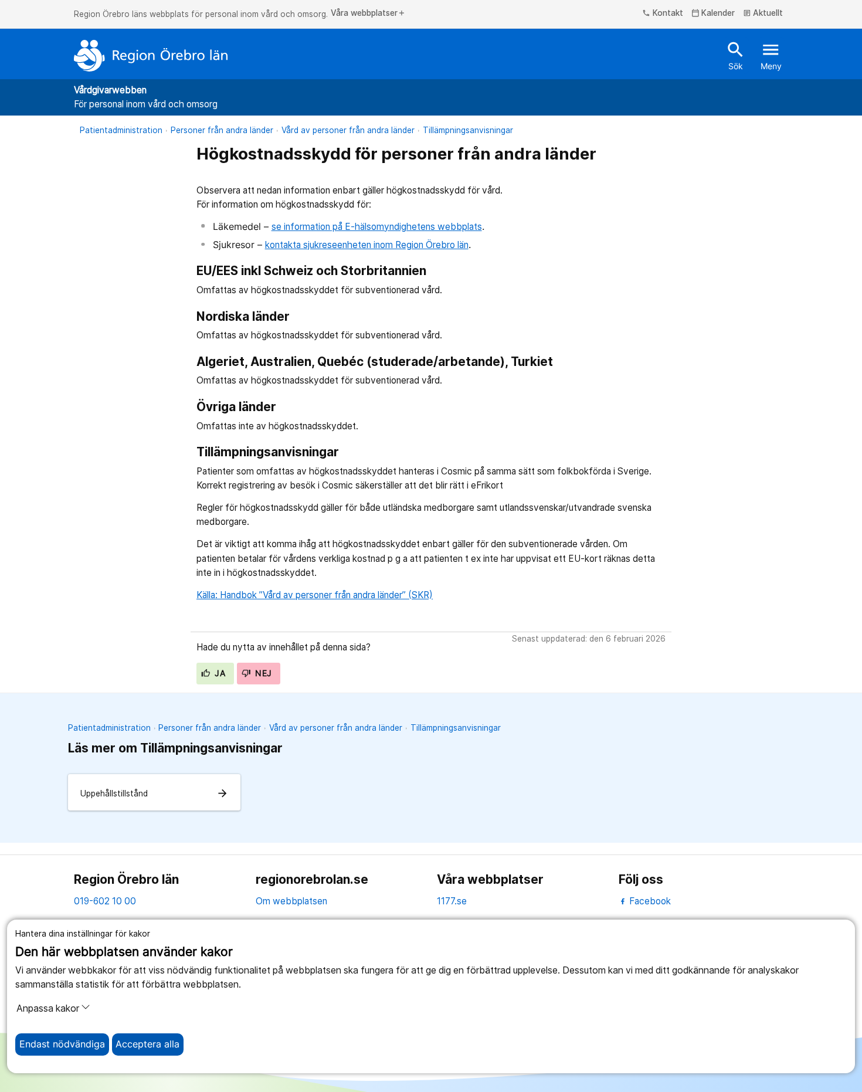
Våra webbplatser (368, 13)
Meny (771, 55)
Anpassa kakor (47, 1008)
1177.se (452, 901)
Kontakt (662, 13)
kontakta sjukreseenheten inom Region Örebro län (367, 244)
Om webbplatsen (291, 901)
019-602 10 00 (105, 901)
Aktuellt (763, 13)
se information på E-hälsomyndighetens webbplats (377, 226)
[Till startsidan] (150, 55)
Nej (262, 673)
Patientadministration (121, 130)
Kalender (713, 13)
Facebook (649, 901)
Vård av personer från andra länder (348, 130)
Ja (218, 673)
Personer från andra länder (222, 130)
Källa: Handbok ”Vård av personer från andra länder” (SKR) (314, 595)
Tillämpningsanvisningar (468, 130)
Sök (735, 55)
